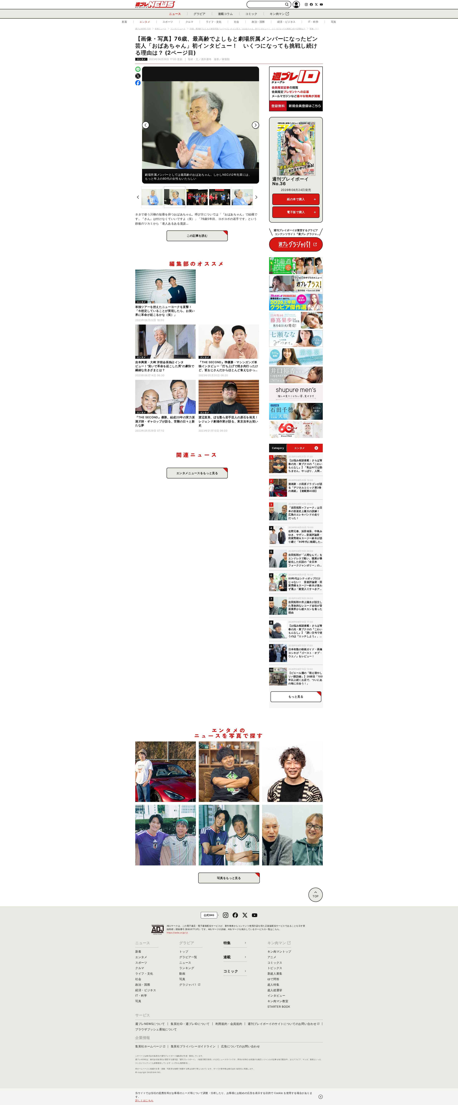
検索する (287, 4)
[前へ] (145, 125)
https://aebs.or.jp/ (177, 932)
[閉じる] (320, 1097)
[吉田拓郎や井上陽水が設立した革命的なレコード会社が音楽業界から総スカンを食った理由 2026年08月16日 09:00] (292, 835)
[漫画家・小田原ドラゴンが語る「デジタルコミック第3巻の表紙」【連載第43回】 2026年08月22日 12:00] (165, 771)
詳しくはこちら (144, 1100)
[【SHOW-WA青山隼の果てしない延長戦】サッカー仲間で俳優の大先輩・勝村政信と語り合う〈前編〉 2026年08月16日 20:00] (229, 835)
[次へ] (255, 125)
